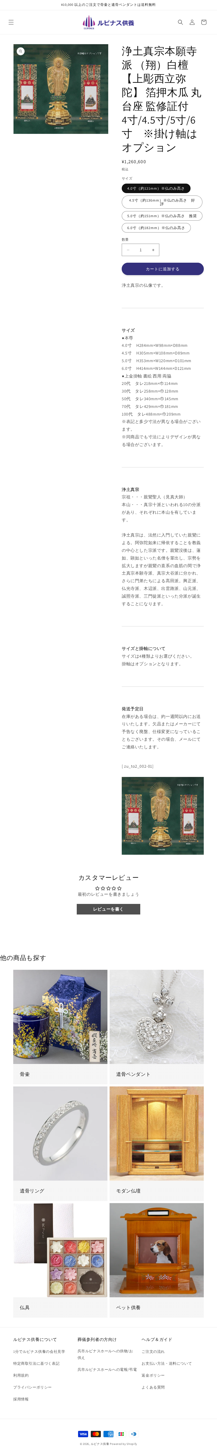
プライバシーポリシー (32, 1387)
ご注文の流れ (153, 1351)
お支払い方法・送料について (167, 1363)
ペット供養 (128, 1307)
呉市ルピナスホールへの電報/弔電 (107, 1369)
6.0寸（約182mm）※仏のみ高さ (156, 227)
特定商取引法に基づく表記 (36, 1363)
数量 (125, 239)
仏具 (25, 1307)
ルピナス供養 (100, 1444)
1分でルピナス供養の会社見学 (39, 1351)
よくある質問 (153, 1387)
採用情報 (21, 1399)
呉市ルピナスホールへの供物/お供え (105, 1354)
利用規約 (21, 1375)
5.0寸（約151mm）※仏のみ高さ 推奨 (162, 215)
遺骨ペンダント (133, 1074)
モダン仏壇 (128, 1191)
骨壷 (25, 1074)
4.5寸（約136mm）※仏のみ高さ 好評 (162, 202)
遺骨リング (32, 1191)
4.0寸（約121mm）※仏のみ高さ (156, 188)
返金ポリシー (153, 1375)
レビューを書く (108, 909)
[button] (11, 22)
